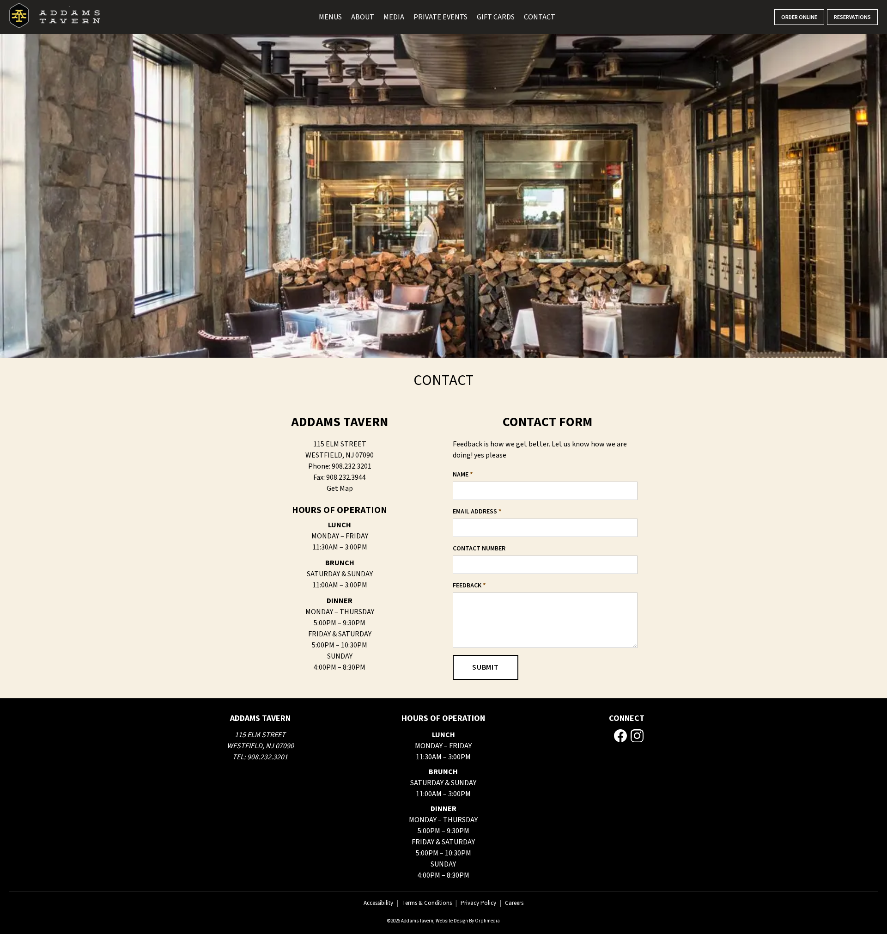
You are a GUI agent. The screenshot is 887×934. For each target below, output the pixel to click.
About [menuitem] (362, 17)
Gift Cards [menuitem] (496, 17)
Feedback (469, 585)
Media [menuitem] (393, 17)
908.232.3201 (267, 757)
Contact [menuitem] (539, 17)
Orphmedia (487, 920)
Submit (485, 667)
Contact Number (479, 548)
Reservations (852, 17)
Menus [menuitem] (330, 17)
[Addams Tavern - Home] (54, 17)
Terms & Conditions (427, 903)
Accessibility (378, 903)
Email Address (477, 511)
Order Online (799, 17)
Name (463, 474)
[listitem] (620, 735)
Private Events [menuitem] (440, 17)
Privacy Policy (478, 903)
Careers (514, 903)
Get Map (340, 488)
